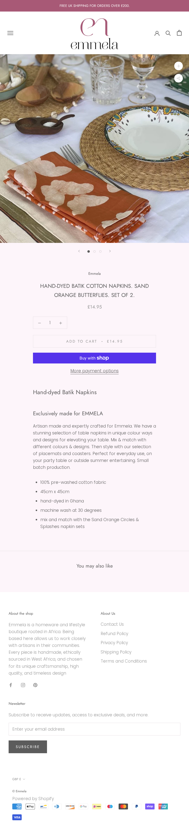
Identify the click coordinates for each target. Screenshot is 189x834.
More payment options (94, 371)
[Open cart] (179, 33)
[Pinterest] (35, 684)
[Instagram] (23, 684)
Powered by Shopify (33, 799)
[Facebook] (11, 684)
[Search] (168, 32)
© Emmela (19, 791)
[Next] (110, 251)
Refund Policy (114, 634)
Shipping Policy (116, 652)
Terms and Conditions (124, 661)
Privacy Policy (114, 643)
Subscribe (28, 747)
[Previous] (79, 251)
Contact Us (112, 624)
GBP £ (16, 779)
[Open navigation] (10, 33)
